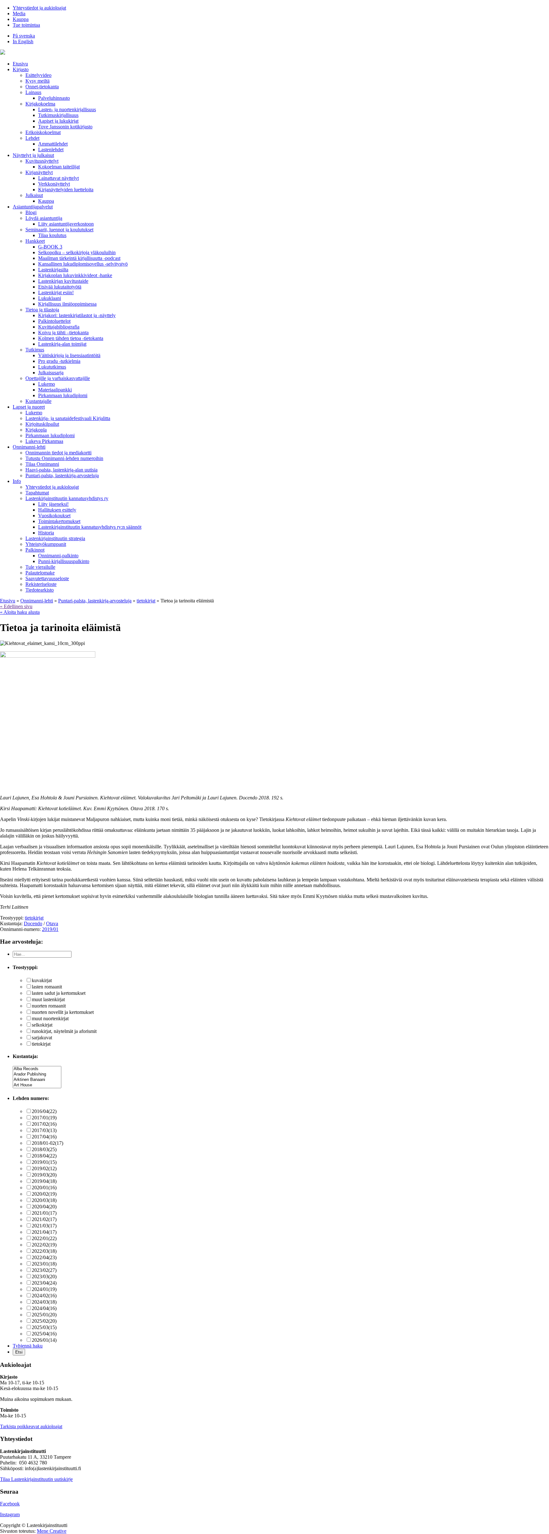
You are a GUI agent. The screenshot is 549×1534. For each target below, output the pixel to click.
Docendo (33, 923)
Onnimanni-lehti (29, 447)
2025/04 (44, 1333)
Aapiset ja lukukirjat (58, 121)
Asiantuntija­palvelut (33, 206)
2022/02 (44, 1244)
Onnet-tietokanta (42, 86)
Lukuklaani (49, 298)
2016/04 (44, 1111)
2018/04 (44, 1155)
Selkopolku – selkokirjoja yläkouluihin (77, 252)
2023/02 (44, 1270)
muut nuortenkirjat (50, 1018)
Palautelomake (40, 572)
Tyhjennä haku (28, 1345)
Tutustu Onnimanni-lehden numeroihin (64, 458)
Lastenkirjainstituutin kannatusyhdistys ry (66, 498)
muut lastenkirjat (48, 999)
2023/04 (44, 1283)
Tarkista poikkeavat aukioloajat (31, 1426)
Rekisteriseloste (41, 584)
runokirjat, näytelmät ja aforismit (64, 1031)
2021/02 (44, 1219)
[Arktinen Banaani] (37, 1080)
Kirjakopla (36, 429)
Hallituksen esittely (57, 509)
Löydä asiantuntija (43, 218)
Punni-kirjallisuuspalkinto (63, 561)
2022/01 (44, 1238)
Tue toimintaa (26, 25)
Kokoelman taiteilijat (59, 166)
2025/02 (44, 1321)
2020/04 (44, 1206)
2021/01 (44, 1213)
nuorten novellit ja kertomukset (63, 1012)
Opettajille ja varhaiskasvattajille (57, 378)
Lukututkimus (52, 367)
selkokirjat (42, 1025)
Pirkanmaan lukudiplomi (62, 395)
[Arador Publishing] (37, 1074)
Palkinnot (34, 550)
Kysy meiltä (37, 81)
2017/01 (44, 1117)
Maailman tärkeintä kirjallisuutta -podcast (79, 258)
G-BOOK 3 (50, 246)
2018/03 (44, 1149)
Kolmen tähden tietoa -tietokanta (70, 338)
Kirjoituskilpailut (42, 424)
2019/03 (44, 1175)
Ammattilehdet (53, 143)
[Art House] (37, 1085)
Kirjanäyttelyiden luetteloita (65, 189)
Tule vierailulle (40, 567)
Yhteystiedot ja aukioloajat (39, 7)
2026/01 (44, 1340)
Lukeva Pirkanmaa (44, 441)
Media (19, 13)
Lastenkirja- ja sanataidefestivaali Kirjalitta (67, 418)
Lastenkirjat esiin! (56, 292)
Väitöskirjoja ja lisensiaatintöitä (69, 355)
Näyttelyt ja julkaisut (33, 155)
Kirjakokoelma (40, 103)
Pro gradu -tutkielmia (59, 361)
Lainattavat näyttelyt (58, 178)
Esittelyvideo (38, 75)
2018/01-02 (47, 1143)
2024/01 (44, 1289)
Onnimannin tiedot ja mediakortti (58, 452)
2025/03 (44, 1327)
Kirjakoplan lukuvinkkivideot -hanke (75, 275)
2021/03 (44, 1225)
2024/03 (44, 1302)
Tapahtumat (37, 492)
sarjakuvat (42, 1037)
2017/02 (44, 1124)
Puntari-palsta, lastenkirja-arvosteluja (62, 475)
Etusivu (20, 63)
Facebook (10, 1503)
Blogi (31, 212)
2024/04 (44, 1308)
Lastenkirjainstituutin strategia (55, 538)
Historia (46, 532)
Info (17, 481)
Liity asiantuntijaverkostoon (66, 224)
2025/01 (44, 1314)
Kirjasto (21, 69)
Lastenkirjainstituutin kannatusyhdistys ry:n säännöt (89, 527)
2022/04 (44, 1257)
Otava (52, 923)
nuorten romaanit (49, 1005)
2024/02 (44, 1295)
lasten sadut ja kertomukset (58, 993)
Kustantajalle (38, 401)
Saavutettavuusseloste (47, 578)
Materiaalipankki (55, 389)
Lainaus (33, 92)
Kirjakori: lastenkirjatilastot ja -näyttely (77, 315)
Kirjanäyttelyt (39, 172)
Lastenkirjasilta (53, 269)
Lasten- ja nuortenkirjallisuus (67, 109)
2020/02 (44, 1194)
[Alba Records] (37, 1069)
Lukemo (46, 384)
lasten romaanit (47, 986)
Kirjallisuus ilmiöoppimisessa (67, 304)
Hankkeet (35, 241)
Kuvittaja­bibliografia (58, 326)
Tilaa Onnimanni (42, 464)
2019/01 (50, 929)
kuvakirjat (42, 980)
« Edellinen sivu (16, 606)
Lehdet (32, 138)
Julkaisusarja (51, 372)
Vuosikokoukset (54, 515)
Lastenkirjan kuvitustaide (63, 281)
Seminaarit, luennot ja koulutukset (59, 229)
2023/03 (44, 1276)
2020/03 (44, 1200)
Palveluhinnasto (54, 98)
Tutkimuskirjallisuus (58, 115)
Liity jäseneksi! (53, 504)
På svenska (24, 35)
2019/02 (44, 1168)
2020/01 (44, 1187)
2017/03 (44, 1130)
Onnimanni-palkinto (58, 555)
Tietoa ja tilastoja (42, 309)
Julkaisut (34, 195)
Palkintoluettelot (54, 321)
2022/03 (44, 1251)
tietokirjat (34, 917)
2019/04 (44, 1181)
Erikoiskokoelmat (43, 132)
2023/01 (44, 1263)
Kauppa (21, 19)
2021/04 (44, 1232)
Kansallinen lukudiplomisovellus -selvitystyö (83, 264)
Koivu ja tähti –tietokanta (63, 332)
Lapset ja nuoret (29, 407)
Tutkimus (34, 349)
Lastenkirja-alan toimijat (62, 344)
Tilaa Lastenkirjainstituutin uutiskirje (36, 1479)
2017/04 (44, 1136)
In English (23, 41)
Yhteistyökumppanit (45, 544)
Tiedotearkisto (39, 590)
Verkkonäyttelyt (54, 184)
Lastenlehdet (51, 149)
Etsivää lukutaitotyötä (59, 286)
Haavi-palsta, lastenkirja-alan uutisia (61, 469)
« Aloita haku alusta (20, 612)
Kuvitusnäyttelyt (41, 161)
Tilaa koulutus (52, 235)
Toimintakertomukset (59, 521)
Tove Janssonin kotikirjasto (65, 126)
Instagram (10, 1514)
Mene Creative (51, 1531)
